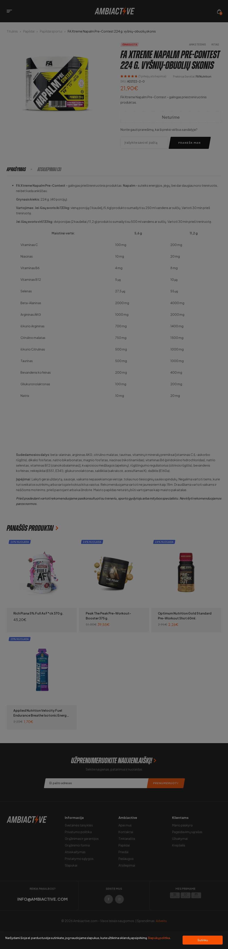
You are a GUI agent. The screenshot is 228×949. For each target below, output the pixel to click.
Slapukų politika (159, 938)
